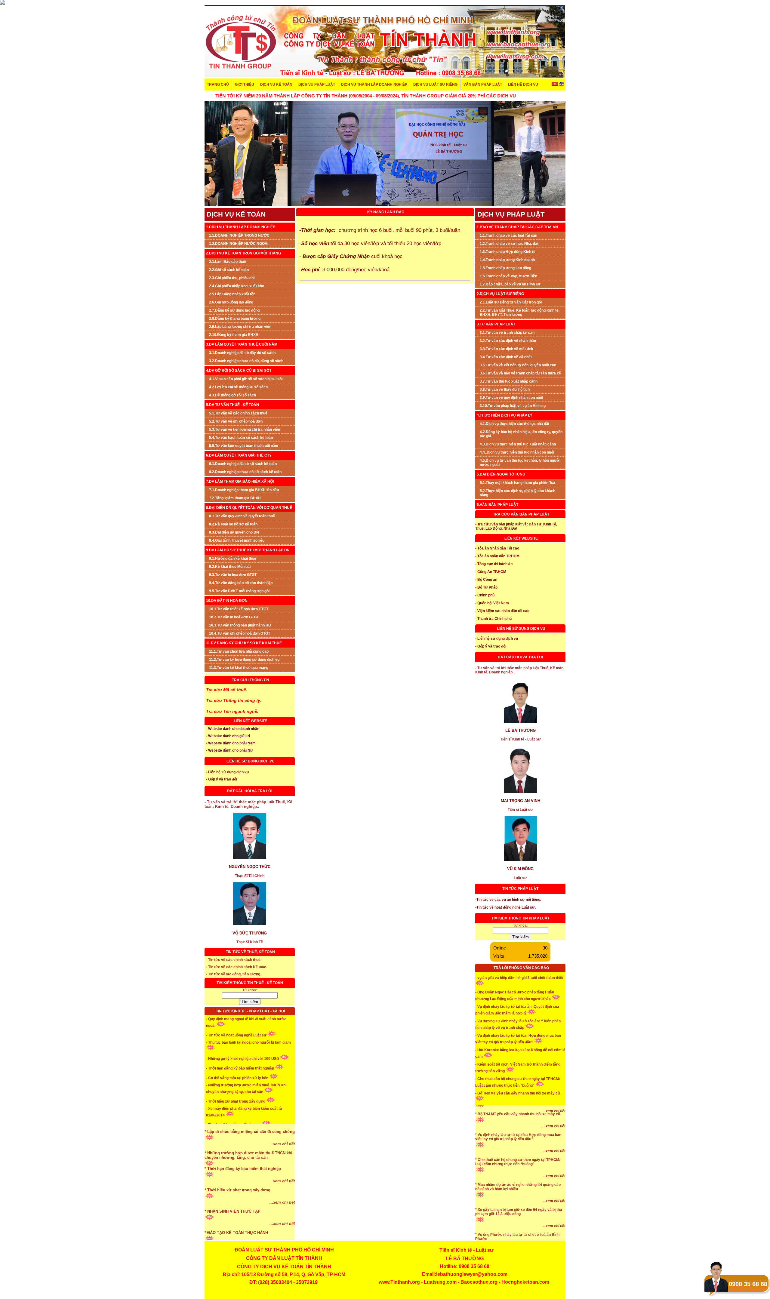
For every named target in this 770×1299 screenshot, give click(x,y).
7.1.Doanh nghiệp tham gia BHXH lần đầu (244, 490)
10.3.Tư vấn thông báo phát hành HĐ (240, 625)
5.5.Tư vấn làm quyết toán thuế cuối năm (243, 446)
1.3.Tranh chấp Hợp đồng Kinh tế (507, 252)
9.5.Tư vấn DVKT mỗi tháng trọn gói (239, 591)
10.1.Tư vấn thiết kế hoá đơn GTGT (238, 609)
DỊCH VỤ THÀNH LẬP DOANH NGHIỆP (374, 84)
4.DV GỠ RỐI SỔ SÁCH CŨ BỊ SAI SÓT (238, 370)
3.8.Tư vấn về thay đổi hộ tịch (505, 389)
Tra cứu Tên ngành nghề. (232, 711)
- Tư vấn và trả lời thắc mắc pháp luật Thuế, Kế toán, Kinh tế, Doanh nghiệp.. (248, 804)
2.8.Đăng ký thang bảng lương (234, 318)
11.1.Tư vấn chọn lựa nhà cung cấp (239, 651)
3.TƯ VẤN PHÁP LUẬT (496, 324)
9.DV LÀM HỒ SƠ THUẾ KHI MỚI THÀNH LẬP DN (248, 550)
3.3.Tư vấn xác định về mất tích (506, 349)
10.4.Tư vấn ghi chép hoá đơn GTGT (239, 633)
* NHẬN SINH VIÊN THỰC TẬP (232, 1234)
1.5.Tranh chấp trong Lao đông (505, 268)
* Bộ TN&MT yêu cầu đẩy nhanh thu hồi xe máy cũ (517, 1137)
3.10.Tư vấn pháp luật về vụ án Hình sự (513, 406)
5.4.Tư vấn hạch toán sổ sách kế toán (241, 438)
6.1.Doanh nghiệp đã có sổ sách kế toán (243, 464)
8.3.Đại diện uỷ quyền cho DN (234, 532)
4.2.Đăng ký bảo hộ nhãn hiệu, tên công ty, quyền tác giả (521, 434)
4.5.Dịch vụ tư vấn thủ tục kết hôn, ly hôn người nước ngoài (520, 462)
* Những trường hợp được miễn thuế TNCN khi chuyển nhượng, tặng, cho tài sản (248, 1178)
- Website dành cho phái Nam (231, 743)
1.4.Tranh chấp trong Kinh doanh (507, 260)
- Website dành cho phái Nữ (229, 750)
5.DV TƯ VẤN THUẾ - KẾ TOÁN (232, 405)
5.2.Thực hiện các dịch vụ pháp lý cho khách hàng (517, 493)
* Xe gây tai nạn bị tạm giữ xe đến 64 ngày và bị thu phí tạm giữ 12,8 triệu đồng (518, 1234)
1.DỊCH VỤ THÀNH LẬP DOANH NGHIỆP (240, 227)
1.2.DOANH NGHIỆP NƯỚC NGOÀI (238, 244)
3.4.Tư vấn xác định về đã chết (506, 357)
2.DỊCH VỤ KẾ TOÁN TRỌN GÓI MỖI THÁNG (243, 253)
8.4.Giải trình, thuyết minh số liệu (236, 540)
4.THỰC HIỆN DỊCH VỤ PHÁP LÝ (504, 415)
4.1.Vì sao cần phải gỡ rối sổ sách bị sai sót (246, 379)
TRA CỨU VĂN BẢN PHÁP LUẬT (521, 514)
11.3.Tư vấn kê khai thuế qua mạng (238, 668)
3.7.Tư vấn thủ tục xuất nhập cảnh (508, 381)
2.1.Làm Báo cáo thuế (227, 262)
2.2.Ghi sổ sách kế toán (229, 270)
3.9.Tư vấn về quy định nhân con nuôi (511, 398)
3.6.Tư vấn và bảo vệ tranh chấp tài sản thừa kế (520, 373)
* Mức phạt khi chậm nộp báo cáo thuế (241, 1133)
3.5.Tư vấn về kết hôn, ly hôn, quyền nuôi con (518, 365)
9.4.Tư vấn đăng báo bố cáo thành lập (241, 583)
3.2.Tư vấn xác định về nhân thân (508, 341)
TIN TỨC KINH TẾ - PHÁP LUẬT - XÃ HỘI (250, 1011)
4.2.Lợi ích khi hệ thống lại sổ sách (238, 387)
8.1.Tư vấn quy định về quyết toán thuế (242, 516)
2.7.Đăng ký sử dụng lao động (234, 310)
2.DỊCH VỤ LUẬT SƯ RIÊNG (500, 294)
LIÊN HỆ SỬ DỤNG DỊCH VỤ (250, 761)
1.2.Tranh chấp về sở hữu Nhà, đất (509, 244)
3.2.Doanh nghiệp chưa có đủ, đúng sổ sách (246, 361)
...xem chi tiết (282, 1124)
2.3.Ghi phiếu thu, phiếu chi (231, 278)
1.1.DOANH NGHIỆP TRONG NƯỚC (239, 235)
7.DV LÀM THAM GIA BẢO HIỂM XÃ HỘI (240, 481)
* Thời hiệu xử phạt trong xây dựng (237, 1213)
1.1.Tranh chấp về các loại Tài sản (508, 235)
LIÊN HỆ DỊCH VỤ (523, 84)
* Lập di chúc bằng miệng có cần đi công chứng (250, 1154)
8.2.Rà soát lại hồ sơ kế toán (233, 524)
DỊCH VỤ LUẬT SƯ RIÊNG (435, 84)
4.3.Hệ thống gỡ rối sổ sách (232, 395)
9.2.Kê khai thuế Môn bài (230, 567)
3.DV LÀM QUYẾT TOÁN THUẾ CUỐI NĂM (241, 344)
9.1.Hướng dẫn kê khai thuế (232, 558)
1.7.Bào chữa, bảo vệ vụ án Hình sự (510, 284)
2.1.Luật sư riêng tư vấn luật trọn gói (511, 302)
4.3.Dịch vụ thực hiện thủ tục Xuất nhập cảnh (518, 444)
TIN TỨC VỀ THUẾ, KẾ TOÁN (250, 952)
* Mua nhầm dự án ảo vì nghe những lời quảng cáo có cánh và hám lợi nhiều (518, 1209)
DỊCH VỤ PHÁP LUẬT (316, 84)
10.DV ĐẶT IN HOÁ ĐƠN (227, 601)
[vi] (555, 84)
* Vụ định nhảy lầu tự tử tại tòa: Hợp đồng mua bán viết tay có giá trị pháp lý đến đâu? (518, 1160)
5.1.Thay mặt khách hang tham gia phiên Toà (517, 483)
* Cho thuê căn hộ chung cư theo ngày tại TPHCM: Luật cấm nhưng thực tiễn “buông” (517, 1184)
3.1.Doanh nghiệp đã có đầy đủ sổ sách (242, 353)
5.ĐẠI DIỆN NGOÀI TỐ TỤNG (501, 474)
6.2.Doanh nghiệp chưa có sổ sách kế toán (245, 472)
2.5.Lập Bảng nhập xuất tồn (232, 294)
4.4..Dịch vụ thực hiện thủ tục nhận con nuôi (517, 452)
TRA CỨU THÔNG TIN (250, 680)
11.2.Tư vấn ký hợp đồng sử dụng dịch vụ (244, 659)
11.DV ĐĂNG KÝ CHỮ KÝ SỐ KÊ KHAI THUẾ (244, 643)
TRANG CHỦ (218, 84)
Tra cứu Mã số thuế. (226, 689)
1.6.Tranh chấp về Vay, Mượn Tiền (508, 276)
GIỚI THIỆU (244, 84)
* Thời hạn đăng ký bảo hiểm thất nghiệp (243, 1191)
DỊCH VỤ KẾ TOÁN (276, 84)
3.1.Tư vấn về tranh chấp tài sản (507, 333)
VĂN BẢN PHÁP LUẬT (483, 84)
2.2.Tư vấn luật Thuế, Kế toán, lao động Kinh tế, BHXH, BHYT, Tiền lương (519, 312)
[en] (561, 84)
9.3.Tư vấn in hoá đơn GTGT (233, 575)
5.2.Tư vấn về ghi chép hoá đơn (236, 421)
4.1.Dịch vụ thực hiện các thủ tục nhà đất (514, 424)
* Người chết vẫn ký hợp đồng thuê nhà (508, 1122)
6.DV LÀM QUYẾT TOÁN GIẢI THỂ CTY (239, 455)
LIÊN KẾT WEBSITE (250, 721)
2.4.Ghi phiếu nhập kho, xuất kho (236, 286)
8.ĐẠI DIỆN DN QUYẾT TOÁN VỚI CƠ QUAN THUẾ (249, 508)
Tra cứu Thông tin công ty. (233, 700)
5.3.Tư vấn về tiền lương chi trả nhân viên (244, 429)
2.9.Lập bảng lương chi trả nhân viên (240, 327)
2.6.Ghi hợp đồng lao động (231, 302)
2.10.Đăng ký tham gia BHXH (233, 335)
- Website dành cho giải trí (228, 736)
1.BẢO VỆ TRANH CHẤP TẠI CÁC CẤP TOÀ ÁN (517, 227)
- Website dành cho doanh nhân (232, 729)
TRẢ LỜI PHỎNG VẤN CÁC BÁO (521, 968)
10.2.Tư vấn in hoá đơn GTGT (234, 617)
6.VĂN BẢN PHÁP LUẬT (497, 505)
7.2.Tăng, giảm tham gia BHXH (235, 498)
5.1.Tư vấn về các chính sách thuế (238, 413)
